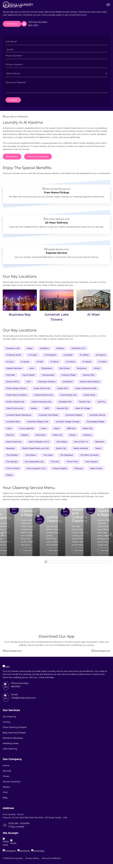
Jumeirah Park (13, 421)
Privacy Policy (32, 858)
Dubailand (68, 381)
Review (6, 787)
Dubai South (89, 395)
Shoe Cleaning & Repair (15, 727)
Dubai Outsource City (41, 402)
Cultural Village (68, 375)
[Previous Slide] (5, 305)
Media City (87, 428)
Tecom (98, 448)
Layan (9, 428)
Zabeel (9, 475)
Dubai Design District (16, 388)
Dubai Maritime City (43, 395)
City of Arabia (28, 375)
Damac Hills (88, 375)
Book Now (12, 24)
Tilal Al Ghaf (72, 461)
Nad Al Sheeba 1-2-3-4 (39, 442)
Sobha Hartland (80, 448)
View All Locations (38, 156)
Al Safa (40, 361)
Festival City (84, 402)
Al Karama (101, 355)
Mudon (72, 435)
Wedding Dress (10, 743)
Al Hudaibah (50, 355)
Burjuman (81, 368)
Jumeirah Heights (73, 415)
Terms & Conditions (51, 858)
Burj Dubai (65, 368)
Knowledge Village (95, 421)
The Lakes (48, 455)
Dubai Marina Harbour (16, 395)
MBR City (71, 428)
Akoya (30, 348)
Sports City (61, 448)
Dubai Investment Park (85, 388)
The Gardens (12, 455)
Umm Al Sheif (12, 468)
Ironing (6, 722)
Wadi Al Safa (96, 468)
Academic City (12, 348)
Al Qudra (25, 361)
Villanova (78, 468)
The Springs (11, 461)
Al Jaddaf (68, 355)
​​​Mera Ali (10, 435)
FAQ (5, 792)
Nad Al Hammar (13, 442)
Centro (97, 368)
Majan (57, 428)
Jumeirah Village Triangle (67, 421)
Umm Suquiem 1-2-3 (36, 468)
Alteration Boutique (13, 738)
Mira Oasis (40, 435)
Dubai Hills (62, 388)
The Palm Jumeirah (89, 455)
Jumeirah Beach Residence (18, 415)
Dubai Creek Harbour (90, 381)
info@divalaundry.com (23, 697)
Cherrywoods (48, 375)
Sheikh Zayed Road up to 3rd (35, 448)
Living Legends (26, 428)
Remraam (99, 442)
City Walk (10, 375)
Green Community (14, 408)
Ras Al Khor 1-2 (81, 442)
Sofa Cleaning (10, 748)
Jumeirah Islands (97, 415)
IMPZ (46, 408)
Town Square (91, 461)
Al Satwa (54, 361)
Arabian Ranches (14, 368)
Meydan (24, 435)
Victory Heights (60, 468)
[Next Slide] (107, 305)
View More (28, 550)
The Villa (55, 461)
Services (7, 771)
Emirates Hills (65, 402)
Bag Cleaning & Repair (14, 732)
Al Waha (102, 361)
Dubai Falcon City (42, 388)
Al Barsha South (13, 355)
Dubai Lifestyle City (15, 402)
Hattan (34, 408)
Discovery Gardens (46, 381)
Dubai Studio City (68, 395)
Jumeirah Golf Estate (48, 415)
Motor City (57, 435)
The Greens (30, 455)
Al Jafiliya (84, 355)
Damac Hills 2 (12, 381)
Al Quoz (10, 361)
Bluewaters (47, 368)
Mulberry (87, 435)
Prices (6, 776)
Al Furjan (33, 355)
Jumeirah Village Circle (37, 421)
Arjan (31, 368)
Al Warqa (87, 361)
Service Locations (11, 781)
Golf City (101, 402)
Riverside (10, 448)
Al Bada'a (44, 348)
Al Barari (60, 348)
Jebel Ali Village (82, 408)
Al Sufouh (70, 361)
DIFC (28, 381)
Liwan (43, 428)
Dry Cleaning (9, 716)
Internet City (62, 408)
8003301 (15, 686)
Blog (5, 797)
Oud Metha (62, 442)
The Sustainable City (34, 461)
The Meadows (66, 455)
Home (6, 765)
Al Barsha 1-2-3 (78, 348)
